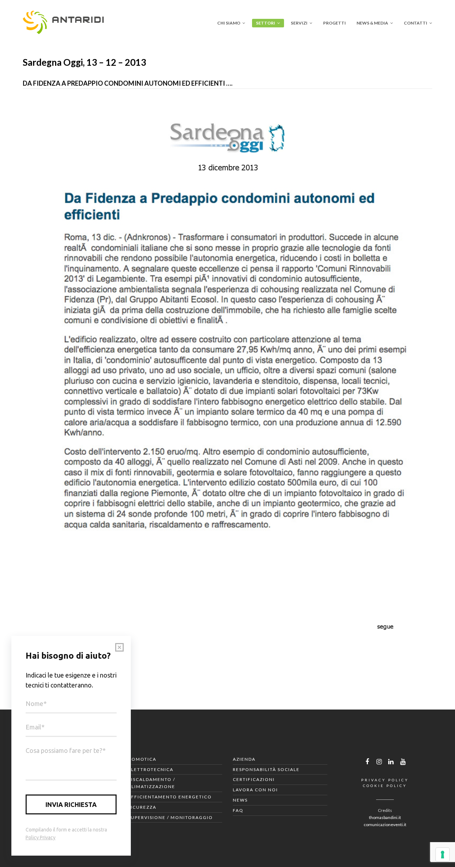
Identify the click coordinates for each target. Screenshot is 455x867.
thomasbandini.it (385, 817)
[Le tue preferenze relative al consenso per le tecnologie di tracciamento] (442, 854)
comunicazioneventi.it (385, 824)
